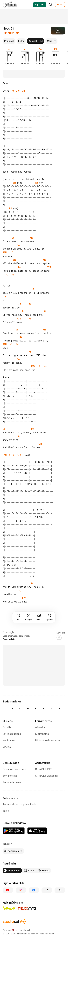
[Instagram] (21, 934)
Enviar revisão (9, 683)
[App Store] (37, 874)
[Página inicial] (10, 5)
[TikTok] (47, 934)
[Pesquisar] (50, 4)
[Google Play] (14, 874)
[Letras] (9, 952)
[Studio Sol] (14, 965)
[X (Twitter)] (60, 934)
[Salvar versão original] (41, 41)
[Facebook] (34, 934)
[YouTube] (8, 934)
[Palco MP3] (27, 952)
